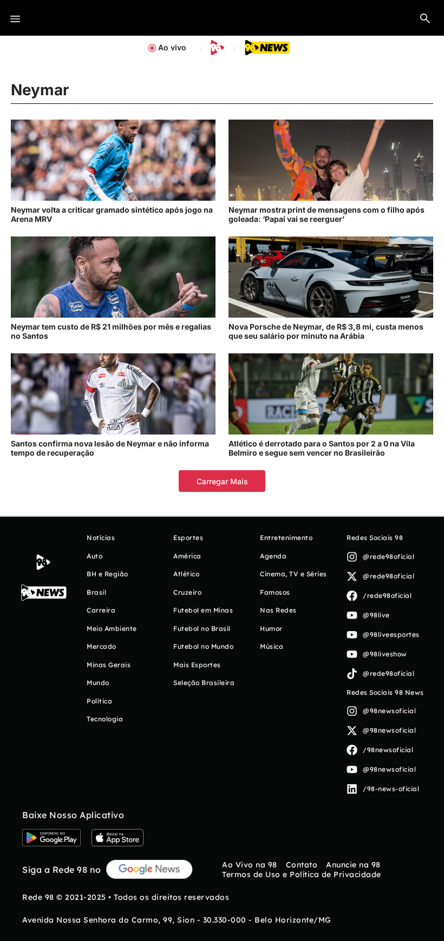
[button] (425, 18)
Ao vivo (172, 47)
